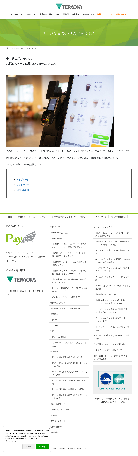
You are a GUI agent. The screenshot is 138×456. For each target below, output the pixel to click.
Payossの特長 (56, 238)
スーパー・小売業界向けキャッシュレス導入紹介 (111, 337)
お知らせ (54, 415)
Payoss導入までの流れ (60, 409)
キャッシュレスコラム (103, 227)
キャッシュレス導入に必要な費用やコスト (112, 252)
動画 (52, 331)
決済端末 (54, 314)
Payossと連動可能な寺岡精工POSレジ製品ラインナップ (69, 290)
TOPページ (55, 227)
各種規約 (54, 432)
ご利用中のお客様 (118, 216)
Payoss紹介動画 (59, 336)
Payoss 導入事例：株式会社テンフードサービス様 (69, 396)
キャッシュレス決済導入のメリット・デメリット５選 (112, 319)
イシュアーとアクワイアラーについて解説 (112, 278)
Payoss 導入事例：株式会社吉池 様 (67, 357)
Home (10, 216)
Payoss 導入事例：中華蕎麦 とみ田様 (68, 389)
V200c (55, 325)
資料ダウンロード (57, 420)
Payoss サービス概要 (59, 232)
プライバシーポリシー (38, 216)
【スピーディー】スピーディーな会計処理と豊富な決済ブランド (69, 254)
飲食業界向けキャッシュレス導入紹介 (110, 344)
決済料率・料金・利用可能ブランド (65, 308)
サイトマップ (22, 184)
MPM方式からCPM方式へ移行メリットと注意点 (112, 287)
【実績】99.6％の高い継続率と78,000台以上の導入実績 (69, 281)
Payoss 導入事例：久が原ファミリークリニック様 (69, 373)
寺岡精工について (57, 302)
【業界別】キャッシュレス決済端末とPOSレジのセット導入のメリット (111, 301)
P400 (54, 319)
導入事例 (54, 351)
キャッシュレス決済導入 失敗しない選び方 (69, 344)
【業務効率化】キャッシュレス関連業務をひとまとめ (69, 263)
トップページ (22, 179)
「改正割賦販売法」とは (105, 294)
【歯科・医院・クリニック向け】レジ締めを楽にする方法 (112, 234)
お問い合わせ (22, 190)
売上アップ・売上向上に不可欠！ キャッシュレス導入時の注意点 (112, 261)
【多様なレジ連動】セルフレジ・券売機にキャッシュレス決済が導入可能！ (69, 245)
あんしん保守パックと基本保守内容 (67, 297)
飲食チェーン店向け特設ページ (108, 350)
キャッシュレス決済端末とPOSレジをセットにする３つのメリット (112, 310)
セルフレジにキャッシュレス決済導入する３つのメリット (112, 269)
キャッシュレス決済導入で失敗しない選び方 (112, 328)
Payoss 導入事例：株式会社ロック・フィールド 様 (69, 364)
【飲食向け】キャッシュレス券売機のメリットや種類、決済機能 (112, 243)
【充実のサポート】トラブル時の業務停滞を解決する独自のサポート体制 (69, 272)
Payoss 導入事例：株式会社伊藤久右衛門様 (69, 382)
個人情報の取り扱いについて (64, 216)
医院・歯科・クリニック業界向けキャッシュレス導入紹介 (111, 357)
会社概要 (21, 216)
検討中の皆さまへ (57, 403)
